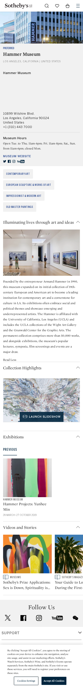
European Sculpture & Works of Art (28, 185)
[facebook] (9, 161)
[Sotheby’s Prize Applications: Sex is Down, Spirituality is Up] (27, 555)
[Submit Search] (47, 6)
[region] (41, 666)
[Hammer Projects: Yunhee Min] (27, 477)
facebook (23, 618)
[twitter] (4, 161)
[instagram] (13, 161)
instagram (39, 618)
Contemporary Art (18, 174)
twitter (8, 618)
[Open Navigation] (78, 6)
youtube (57, 618)
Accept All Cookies (54, 680)
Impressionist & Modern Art (24, 196)
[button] (41, 222)
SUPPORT (10, 633)
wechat (75, 618)
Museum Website (17, 156)
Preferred (8, 48)
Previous (10, 449)
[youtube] (21, 161)
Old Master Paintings (19, 207)
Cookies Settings (26, 680)
